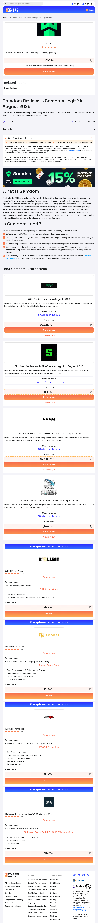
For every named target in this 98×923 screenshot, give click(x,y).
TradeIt (53, 906)
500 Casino (55, 896)
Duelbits (53, 909)
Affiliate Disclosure (13, 903)
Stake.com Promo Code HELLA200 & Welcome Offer (49, 832)
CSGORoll (54, 880)
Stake (52, 889)
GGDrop (53, 899)
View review (49, 335)
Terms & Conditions (13, 906)
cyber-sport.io (79, 917)
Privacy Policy (11, 896)
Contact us (10, 889)
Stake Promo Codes (36, 913)
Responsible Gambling (14, 899)
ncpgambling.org (79, 910)
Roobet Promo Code (49, 665)
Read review (49, 577)
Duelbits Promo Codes (37, 886)
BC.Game (54, 893)
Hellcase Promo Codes (37, 899)
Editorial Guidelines (13, 886)
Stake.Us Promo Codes (37, 916)
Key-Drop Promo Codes (37, 903)
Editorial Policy (74, 151)
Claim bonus (49, 614)
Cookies (8, 893)
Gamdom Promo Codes (37, 906)
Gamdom (53, 913)
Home (5, 18)
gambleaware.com (80, 907)
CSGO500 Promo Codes (37, 889)
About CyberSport (13, 883)
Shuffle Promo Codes (36, 893)
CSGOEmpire (55, 883)
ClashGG (53, 903)
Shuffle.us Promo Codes (38, 896)
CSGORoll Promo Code (49, 747)
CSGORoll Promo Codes (37, 880)
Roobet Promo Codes (37, 883)
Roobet (53, 886)
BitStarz (53, 916)
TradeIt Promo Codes (36, 909)
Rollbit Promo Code (49, 589)
